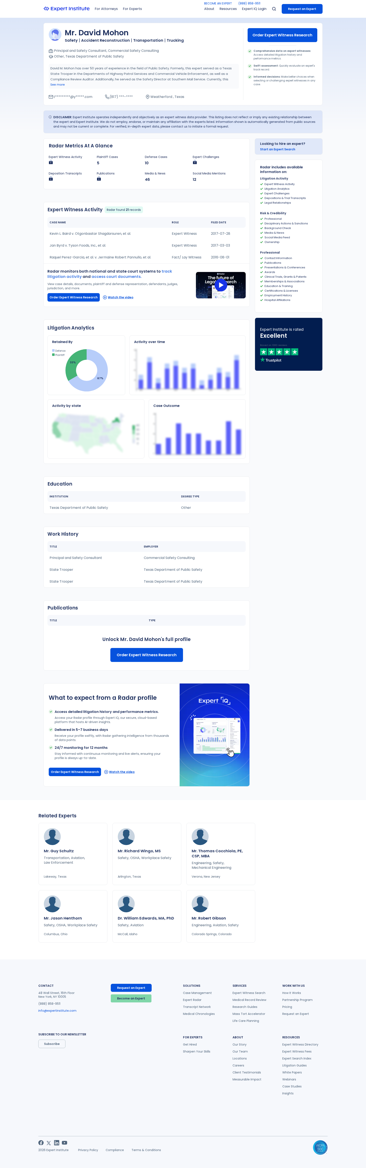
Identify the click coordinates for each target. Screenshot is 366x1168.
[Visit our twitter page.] (48, 1142)
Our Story (240, 1044)
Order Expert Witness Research (282, 35)
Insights (288, 1093)
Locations (240, 1058)
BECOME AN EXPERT (218, 3)
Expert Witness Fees (297, 1051)
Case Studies (292, 1086)
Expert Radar (192, 1000)
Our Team (240, 1051)
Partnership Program (297, 1000)
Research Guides (245, 1007)
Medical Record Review (249, 1000)
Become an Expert (131, 998)
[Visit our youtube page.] (64, 1142)
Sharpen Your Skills (196, 1051)
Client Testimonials (247, 1072)
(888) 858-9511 (249, 3)
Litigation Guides (294, 1065)
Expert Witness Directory (300, 1044)
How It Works (291, 993)
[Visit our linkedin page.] (56, 1142)
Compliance (115, 1150)
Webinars (289, 1079)
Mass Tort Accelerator (249, 1014)
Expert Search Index (296, 1058)
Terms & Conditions (146, 1150)
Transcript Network (197, 1007)
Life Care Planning (246, 1021)
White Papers (292, 1072)
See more (57, 84)
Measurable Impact (247, 1079)
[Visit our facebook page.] (41, 1142)
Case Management (197, 993)
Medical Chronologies (199, 1014)
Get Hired (190, 1044)
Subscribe (52, 1044)
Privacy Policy (88, 1150)
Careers (238, 1065)
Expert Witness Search (249, 993)
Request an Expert (302, 9)
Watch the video (120, 297)
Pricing (287, 1007)
